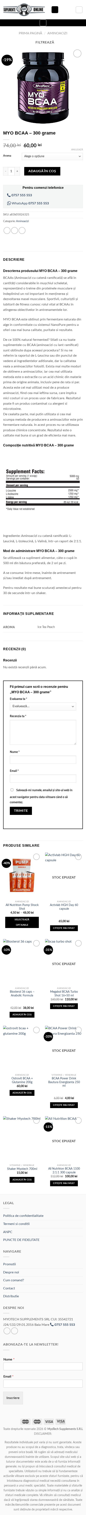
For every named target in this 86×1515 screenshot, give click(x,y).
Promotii (9, 1264)
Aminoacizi (57, 33)
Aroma (7, 155)
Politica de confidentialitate (23, 1215)
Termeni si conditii (16, 1224)
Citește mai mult (64, 928)
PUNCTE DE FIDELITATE (21, 1240)
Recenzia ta (18, 716)
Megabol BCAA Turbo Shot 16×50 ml (64, 993)
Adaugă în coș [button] (22, 1014)
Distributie (11, 1296)
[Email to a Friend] (22, 230)
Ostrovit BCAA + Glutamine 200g (22, 1080)
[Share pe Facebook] (14, 230)
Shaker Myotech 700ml (22, 1169)
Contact (9, 1288)
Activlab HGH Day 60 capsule (64, 907)
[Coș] (79, 9)
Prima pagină (30, 33)
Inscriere (13, 1398)
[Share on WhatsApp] (7, 230)
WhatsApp (30, 203)
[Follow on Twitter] (14, 1330)
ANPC (7, 1232)
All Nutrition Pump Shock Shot (22, 907)
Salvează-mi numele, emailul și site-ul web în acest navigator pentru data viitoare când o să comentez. (41, 796)
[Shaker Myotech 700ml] (22, 1139)
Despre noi (11, 1272)
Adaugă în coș (42, 171)
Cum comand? (13, 1280)
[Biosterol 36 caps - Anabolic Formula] (22, 962)
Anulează (77, 149)
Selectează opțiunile (22, 922)
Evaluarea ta (18, 699)
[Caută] (55, 9)
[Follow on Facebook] (7, 1330)
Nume (15, 752)
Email (14, 770)
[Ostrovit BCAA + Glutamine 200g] (22, 1048)
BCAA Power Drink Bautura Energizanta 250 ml (64, 1082)
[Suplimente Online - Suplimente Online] (24, 10)
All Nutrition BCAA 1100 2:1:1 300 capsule (64, 1170)
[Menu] (43, 23)
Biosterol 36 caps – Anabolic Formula (22, 993)
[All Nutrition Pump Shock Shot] (22, 875)
